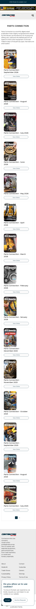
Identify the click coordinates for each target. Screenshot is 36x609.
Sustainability (5, 574)
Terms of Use (23, 577)
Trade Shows (5, 570)
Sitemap (22, 574)
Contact (21, 564)
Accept (7, 600)
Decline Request (20, 600)
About (3, 564)
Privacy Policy (6, 577)
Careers (21, 570)
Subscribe (22, 567)
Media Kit (4, 567)
